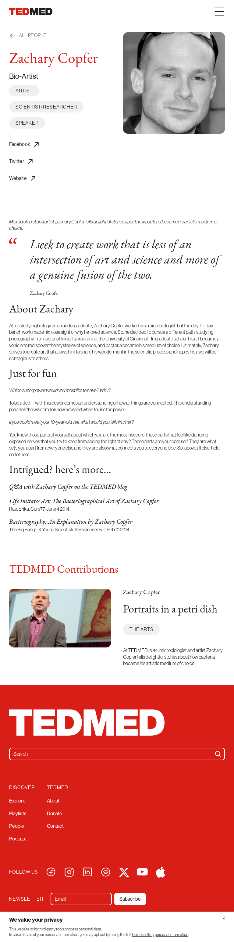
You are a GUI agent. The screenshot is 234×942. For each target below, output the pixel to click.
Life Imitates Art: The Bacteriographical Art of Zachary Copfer (84, 502)
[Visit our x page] (124, 871)
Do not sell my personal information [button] (160, 934)
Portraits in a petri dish (170, 609)
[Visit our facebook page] (50, 871)
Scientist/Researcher (46, 106)
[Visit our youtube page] (142, 871)
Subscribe (130, 899)
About (53, 801)
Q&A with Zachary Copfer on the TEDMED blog (68, 487)
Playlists (18, 813)
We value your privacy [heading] (36, 919)
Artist (24, 90)
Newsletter (26, 899)
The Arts (141, 629)
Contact (55, 826)
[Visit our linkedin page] (87, 871)
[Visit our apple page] (160, 871)
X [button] (223, 918)
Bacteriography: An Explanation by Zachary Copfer (70, 522)
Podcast (18, 839)
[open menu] (219, 11)
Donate (54, 813)
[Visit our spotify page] (105, 871)
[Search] (218, 754)
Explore (17, 801)
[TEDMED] (30, 11)
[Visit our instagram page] (69, 871)
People (16, 826)
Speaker (27, 123)
